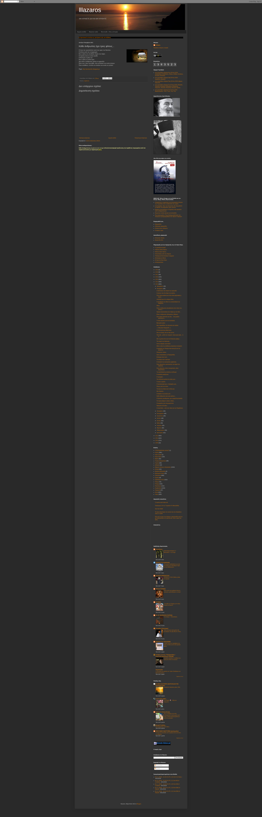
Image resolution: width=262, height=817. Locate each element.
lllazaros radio (93, 32)
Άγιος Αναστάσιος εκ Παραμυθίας (166, 354)
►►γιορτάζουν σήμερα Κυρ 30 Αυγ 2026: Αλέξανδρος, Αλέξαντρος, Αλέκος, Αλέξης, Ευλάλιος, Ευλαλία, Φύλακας (169, 74)
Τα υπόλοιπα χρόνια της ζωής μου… (166, 379)
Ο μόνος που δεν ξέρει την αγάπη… (166, 293)
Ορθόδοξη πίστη (159, 479)
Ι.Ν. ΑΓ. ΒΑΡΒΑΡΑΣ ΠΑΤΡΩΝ (164, 615)
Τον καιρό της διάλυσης (163, 341)
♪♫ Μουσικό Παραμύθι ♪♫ (164, 328)
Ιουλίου (159, 418)
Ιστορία (157, 469)
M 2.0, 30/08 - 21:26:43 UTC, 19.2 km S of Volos (168, 777)
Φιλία (156, 492)
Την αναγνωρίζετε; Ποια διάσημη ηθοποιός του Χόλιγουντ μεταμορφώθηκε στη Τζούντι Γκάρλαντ (168, 215)
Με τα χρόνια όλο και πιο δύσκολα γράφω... (168, 339)
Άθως (158, 305)
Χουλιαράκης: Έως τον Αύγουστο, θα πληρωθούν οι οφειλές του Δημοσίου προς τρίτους (168, 206)
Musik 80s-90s (159, 240)
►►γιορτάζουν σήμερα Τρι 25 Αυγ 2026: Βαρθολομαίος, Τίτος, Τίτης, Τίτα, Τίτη (166, 90)
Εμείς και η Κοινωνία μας (163, 712)
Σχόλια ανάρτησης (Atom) (93, 141)
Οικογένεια (158, 475)
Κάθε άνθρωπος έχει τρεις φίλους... (166, 396)
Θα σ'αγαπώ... (160, 391)
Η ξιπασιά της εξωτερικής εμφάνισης (166, 362)
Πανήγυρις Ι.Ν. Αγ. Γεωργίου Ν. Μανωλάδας (167, 505)
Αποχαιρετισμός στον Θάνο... (163, 726)
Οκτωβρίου (160, 411)
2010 (157, 440)
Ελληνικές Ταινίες (159, 238)
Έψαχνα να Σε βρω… (162, 405)
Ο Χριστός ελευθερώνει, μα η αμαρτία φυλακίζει (169, 398)
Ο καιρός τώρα (159, 230)
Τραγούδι (157, 490)
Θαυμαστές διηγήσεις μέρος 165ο (172, 687)
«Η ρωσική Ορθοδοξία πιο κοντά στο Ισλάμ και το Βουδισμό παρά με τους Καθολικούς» (172, 565)
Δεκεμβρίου (160, 286)
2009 (157, 443)
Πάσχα (157, 482)
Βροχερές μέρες (161, 323)
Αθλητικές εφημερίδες (161, 226)
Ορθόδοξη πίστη (162, 450)
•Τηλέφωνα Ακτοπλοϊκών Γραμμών (164, 256)
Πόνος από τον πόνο (162, 386)
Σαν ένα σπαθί (159, 509)
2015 (157, 279)
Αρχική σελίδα (81, 32)
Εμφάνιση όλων (180, 676)
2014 (157, 281)
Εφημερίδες (158, 224)
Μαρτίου (159, 428)
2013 (157, 284)
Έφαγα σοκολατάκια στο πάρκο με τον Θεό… (169, 312)
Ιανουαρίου (160, 432)
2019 (157, 269)
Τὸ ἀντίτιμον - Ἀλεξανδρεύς (170, 616)
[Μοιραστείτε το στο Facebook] (109, 78)
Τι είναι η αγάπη (161, 381)
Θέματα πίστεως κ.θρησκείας (163, 467)
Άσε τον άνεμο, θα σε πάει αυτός (165, 332)
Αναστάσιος (159, 549)
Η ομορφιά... (160, 377)
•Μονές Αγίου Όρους (160, 252)
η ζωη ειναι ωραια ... (161, 698)
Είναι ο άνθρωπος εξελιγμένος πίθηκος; (167, 314)
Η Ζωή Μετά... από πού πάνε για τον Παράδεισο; (170, 408)
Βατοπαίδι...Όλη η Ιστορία (109, 32)
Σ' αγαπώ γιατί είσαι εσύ (161, 502)
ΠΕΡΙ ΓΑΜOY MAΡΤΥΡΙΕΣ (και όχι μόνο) (167, 731)
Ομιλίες (157, 477)
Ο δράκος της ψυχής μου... (164, 393)
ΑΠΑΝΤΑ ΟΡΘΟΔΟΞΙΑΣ (162, 575)
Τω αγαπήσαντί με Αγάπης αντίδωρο (167, 372)
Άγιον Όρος (158, 456)
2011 (157, 438)
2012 (157, 435)
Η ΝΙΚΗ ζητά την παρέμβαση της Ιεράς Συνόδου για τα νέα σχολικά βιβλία (172, 645)
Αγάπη (157, 452)
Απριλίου (159, 425)
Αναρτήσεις (159, 765)
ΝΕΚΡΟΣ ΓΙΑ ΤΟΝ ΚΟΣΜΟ (163, 641)
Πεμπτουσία (159, 669)
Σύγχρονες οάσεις (161, 352)
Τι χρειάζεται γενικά (160, 247)
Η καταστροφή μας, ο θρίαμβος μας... (167, 384)
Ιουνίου (159, 420)
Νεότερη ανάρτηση (84, 138)
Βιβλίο (157, 458)
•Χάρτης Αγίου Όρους (161, 249)
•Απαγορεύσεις (159, 262)
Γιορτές (157, 463)
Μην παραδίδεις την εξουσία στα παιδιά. (167, 325)
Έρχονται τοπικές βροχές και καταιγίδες (166, 213)
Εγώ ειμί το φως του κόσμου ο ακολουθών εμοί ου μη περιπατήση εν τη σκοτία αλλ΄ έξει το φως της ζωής (168, 518)
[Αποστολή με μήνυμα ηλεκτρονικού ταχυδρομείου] (103, 78)
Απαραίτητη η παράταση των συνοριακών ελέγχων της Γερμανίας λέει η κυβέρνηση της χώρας (169, 203)
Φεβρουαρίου (161, 430)
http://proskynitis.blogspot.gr (91, 69)
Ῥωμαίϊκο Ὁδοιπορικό (162, 628)
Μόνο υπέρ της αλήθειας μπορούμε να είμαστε (169, 346)
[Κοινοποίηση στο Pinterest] (111, 78)
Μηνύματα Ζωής (159, 473)
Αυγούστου (160, 416)
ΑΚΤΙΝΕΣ (158, 602)
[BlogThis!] (105, 78)
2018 (157, 272)
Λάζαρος (158, 45)
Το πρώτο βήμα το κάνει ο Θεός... (166, 401)
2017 (157, 274)
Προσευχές (158, 486)
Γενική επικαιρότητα (160, 461)
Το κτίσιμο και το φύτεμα (163, 359)
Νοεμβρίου (160, 288)
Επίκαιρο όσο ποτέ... (162, 357)
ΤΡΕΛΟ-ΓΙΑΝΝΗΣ (161, 589)
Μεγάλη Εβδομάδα (160, 471)
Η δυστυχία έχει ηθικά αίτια (164, 330)
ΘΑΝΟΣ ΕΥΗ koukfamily (163, 562)
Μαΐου (159, 423)
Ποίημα (157, 484)
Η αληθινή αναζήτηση (162, 374)
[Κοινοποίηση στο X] (107, 78)
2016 (157, 277)
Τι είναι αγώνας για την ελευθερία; (166, 320)
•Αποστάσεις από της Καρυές (163, 254)
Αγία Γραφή (158, 454)
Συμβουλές (86, 80)
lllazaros (90, 9)
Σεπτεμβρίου (160, 413)
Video (156, 494)
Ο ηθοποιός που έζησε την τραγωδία (167, 290)
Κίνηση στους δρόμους (161, 228)
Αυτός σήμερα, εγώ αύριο (164, 343)
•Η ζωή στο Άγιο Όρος (161, 260)
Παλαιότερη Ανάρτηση (141, 138)
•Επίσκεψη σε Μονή (160, 258)
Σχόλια (158, 768)
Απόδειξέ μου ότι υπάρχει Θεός (165, 299)
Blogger (139, 804)
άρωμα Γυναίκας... (161, 725)
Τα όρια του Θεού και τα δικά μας (166, 389)
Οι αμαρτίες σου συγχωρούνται (165, 403)
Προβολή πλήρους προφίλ (161, 48)
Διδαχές (157, 465)
